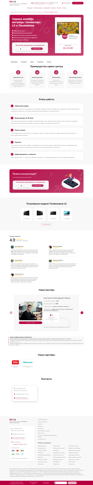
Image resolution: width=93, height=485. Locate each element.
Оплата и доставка (42, 421)
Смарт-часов (72, 461)
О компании (29, 8)
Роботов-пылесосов (73, 452)
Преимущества (14, 61)
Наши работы (40, 61)
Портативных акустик (74, 455)
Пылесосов (40, 464)
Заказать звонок (78, 3)
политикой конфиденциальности (39, 51)
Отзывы (64, 8)
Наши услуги (41, 433)
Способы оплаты (42, 439)
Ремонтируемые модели (44, 430)
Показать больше (46, 224)
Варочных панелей (42, 459)
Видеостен (40, 457)
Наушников (71, 464)
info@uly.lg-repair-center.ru (22, 394)
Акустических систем (58, 455)
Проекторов (56, 464)
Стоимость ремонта (42, 419)
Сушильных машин (42, 461)
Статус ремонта (67, 3)
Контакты (59, 8)
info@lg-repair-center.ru (19, 434)
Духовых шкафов (42, 450)
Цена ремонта (47, 8)
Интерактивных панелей (59, 457)
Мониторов (56, 450)
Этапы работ (24, 61)
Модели (32, 61)
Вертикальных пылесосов (75, 457)
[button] (82, 312)
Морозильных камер (74, 459)
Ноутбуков (40, 452)
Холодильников (42, 446)
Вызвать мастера (31, 322)
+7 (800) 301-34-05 (53, 2)
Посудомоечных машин (59, 452)
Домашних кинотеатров (75, 448)
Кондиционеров (42, 448)
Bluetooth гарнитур (58, 459)
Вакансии (53, 8)
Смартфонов (56, 461)
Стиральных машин (73, 446)
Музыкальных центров (74, 450)
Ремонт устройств (38, 8)
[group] (15, 363)
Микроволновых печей (59, 448)
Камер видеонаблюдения (44, 455)
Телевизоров (56, 446)
